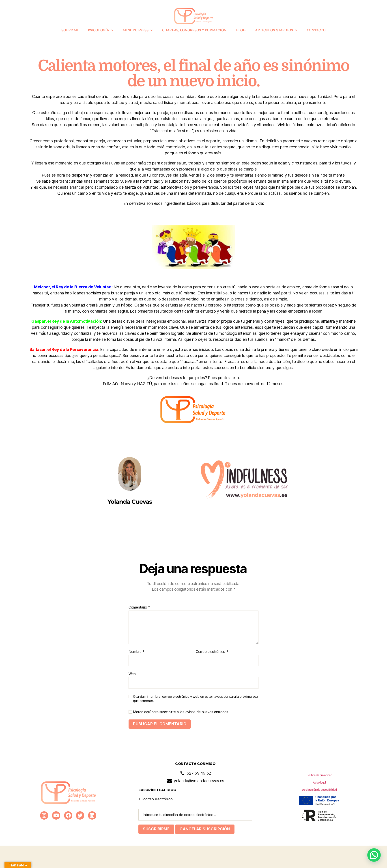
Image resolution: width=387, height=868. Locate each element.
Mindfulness (135, 30)
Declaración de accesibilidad (319, 789)
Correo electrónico (212, 652)
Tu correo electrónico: (155, 799)
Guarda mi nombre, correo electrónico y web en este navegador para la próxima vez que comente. (195, 699)
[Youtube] (56, 815)
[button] (100, 30)
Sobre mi (69, 30)
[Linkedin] (92, 815)
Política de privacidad (319, 775)
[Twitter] (80, 815)
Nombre (136, 652)
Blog (240, 30)
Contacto (316, 30)
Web (132, 674)
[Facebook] (68, 815)
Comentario (139, 607)
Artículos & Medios (274, 30)
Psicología (98, 30)
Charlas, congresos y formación (194, 30)
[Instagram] (44, 815)
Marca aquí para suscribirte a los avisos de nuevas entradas (180, 712)
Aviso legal (319, 782)
